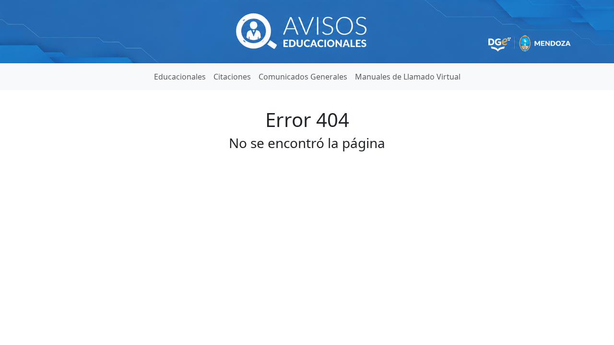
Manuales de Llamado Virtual (407, 76)
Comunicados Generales (303, 76)
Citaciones (232, 76)
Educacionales (180, 76)
